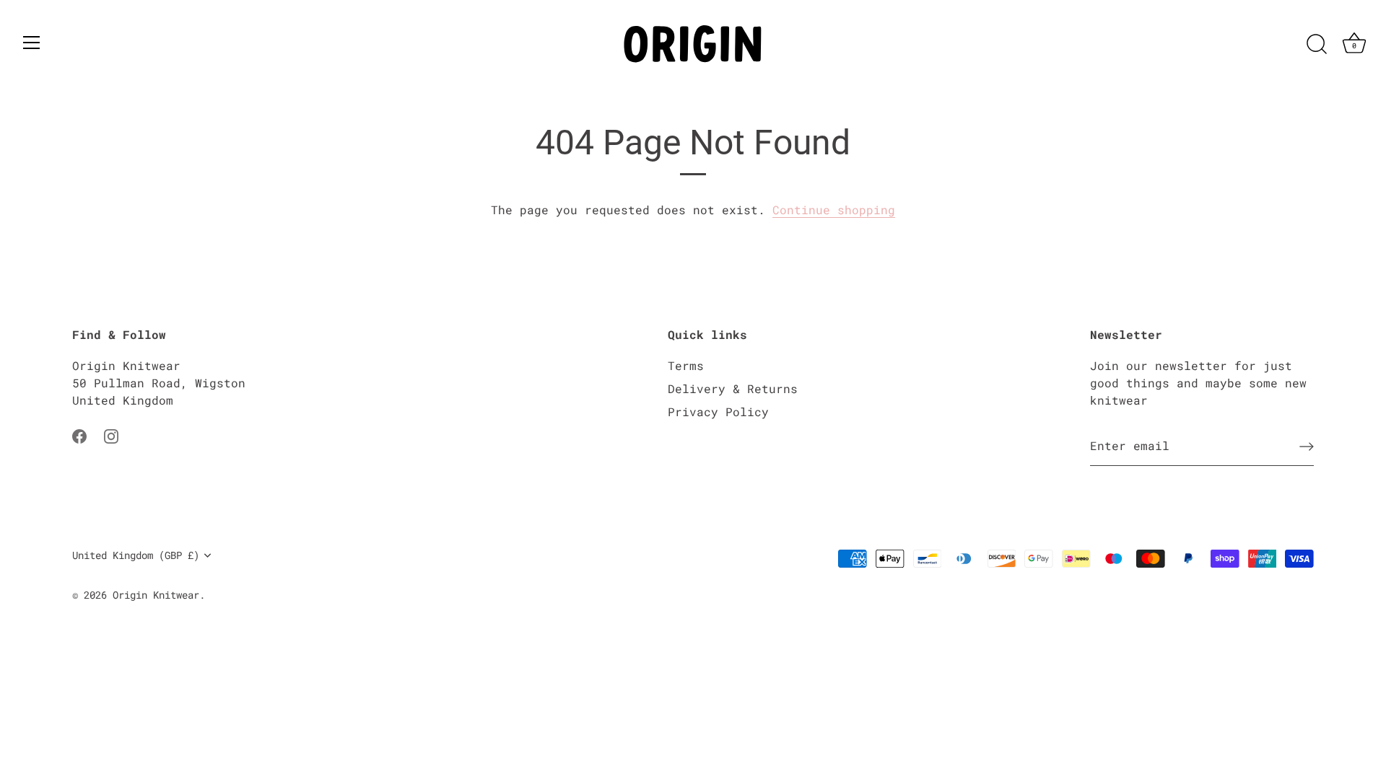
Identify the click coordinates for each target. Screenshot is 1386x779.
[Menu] (32, 42)
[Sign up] (1306, 446)
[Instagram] (111, 434)
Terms (686, 365)
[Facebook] (79, 434)
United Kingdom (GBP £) (135, 556)
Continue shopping (833, 209)
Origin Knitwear (156, 595)
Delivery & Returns (733, 388)
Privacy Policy (718, 411)
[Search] (1317, 45)
